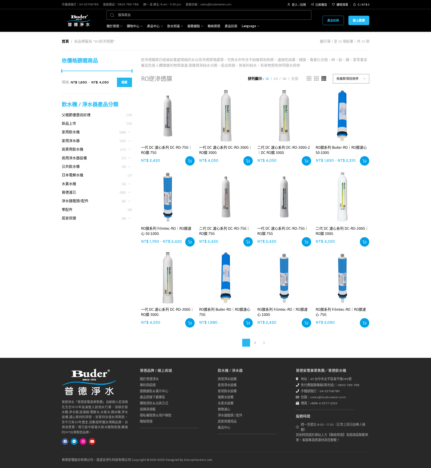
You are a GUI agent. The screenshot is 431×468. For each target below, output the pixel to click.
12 (267, 79)
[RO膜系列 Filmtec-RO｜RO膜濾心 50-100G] (168, 197)
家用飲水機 (71, 132)
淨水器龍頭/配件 (75, 201)
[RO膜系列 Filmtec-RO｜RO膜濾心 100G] (284, 278)
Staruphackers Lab (198, 460)
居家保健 (69, 218)
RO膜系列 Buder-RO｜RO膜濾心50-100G (341, 149)
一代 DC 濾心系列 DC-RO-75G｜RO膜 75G (166, 149)
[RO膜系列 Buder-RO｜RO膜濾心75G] (226, 278)
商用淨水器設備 (74, 158)
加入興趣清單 (186, 97)
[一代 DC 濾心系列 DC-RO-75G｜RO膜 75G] (168, 116)
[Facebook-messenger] (74, 441)
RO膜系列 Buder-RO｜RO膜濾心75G (224, 311)
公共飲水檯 (71, 166)
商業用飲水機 (72, 149)
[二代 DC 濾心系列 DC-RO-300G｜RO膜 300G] (342, 197)
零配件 (67, 210)
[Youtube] (92, 441)
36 (284, 79)
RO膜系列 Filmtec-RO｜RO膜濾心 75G (341, 311)
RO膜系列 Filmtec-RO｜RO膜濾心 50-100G (166, 230)
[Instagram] (83, 441)
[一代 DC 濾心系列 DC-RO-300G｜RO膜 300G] (226, 116)
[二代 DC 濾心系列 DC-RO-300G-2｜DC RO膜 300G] (284, 116)
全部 (294, 79)
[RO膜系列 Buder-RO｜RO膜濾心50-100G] (342, 116)
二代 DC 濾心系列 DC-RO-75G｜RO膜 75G (224, 230)
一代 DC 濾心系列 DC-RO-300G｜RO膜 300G (225, 149)
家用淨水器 (71, 141)
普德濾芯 (69, 192)
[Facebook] (65, 441)
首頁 (65, 41)
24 (276, 79)
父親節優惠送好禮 (76, 115)
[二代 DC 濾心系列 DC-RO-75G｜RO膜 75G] (226, 197)
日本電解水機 (72, 175)
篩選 (124, 82)
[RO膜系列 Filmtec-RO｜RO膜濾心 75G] (342, 278)
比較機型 (186, 108)
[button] (190, 161)
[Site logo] (78, 20)
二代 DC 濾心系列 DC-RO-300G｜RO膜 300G (342, 230)
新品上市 (69, 123)
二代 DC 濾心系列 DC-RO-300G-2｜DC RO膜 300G (283, 149)
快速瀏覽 (186, 119)
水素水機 (69, 184)
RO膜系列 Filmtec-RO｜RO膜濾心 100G (282, 311)
